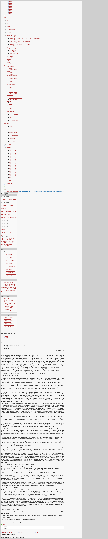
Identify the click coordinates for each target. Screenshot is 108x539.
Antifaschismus (6, 284)
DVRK (8, 23)
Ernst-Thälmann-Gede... (11, 257)
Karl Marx (11, 117)
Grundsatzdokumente (11, 36)
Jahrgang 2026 (12, 148)
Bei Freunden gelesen (11, 29)
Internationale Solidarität (14, 142)
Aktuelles (11, 113)
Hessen (8, 71)
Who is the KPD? (12, 50)
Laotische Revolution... (10, 275)
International (9, 21)
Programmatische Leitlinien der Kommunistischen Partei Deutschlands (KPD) (24, 38)
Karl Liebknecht (6, 290)
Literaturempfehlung (11, 122)
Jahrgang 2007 (12, 177)
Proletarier (13, 284)
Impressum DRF (10, 183)
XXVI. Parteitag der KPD (8, 326)
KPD (12, 282)
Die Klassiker (9, 116)
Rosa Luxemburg (7, 282)
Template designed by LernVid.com (18, 537)
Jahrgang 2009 (12, 174)
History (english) (12, 54)
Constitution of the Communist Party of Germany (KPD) (20, 41)
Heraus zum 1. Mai (7, 310)
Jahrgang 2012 (12, 169)
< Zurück (5, 526)
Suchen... (2, 193)
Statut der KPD (12, 39)
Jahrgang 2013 (12, 168)
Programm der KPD (13, 42)
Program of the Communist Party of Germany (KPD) (19, 44)
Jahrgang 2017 (12, 162)
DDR (15, 292)
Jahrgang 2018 (12, 160)
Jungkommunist (12, 57)
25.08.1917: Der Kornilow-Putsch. (7, 224)
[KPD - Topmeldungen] (40, 532)
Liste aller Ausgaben (13, 114)
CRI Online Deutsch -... (10, 271)
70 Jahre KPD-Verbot (8, 298)
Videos (8, 30)
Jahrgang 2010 (12, 172)
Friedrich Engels (12, 119)
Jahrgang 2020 (12, 157)
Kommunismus (12, 287)
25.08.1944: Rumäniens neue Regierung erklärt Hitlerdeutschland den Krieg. (8, 234)
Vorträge (8, 26)
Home (8, 191)
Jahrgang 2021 (12, 156)
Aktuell (10, 68)
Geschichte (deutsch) (13, 53)
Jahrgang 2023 (12, 153)
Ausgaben (9, 147)
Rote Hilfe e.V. (9, 263)
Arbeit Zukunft (9, 254)
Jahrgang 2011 (12, 171)
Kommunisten (6, 285)
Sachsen (8, 89)
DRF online (9, 180)
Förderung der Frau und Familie (15, 139)
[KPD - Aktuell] (4, 532)
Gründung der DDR (13, 132)
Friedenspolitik (12, 141)
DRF (15, 288)
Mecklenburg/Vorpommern (12, 75)
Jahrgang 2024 (12, 151)
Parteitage (9, 59)
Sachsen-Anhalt (10, 95)
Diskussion (9, 32)
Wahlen (8, 60)
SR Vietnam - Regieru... (11, 272)
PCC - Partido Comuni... (11, 274)
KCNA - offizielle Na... (10, 269)
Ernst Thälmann (8, 292)
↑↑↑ (1, 536)
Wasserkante (9, 105)
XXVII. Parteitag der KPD (9, 325)
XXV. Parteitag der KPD (8, 323)
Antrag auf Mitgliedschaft (11, 35)
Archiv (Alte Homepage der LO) (15, 98)
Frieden (3, 292)
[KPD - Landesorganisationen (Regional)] (26, 532)
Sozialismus (10, 288)
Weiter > (5, 528)
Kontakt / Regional (13, 69)
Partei (8, 18)
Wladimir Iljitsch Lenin (13, 120)
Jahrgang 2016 (12, 163)
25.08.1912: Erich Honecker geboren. (8, 221)
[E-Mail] (6, 337)
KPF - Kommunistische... (11, 253)
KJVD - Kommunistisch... (11, 256)
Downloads (9, 63)
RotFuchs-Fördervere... (10, 262)
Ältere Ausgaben (12, 178)
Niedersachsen (10, 80)
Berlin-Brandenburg (10, 66)
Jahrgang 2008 (12, 175)
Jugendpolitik (12, 138)
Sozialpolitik (11, 136)
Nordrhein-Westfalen (11, 84)
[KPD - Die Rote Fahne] (12, 532)
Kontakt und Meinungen (14, 127)
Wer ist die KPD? (12, 48)
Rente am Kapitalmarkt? (8, 300)
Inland (8, 20)
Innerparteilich (9, 144)
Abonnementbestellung (11, 181)
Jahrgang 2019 (12, 159)
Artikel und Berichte (10, 24)
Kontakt (10, 74)
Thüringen (9, 101)
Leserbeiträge (9, 27)
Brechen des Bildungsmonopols (15, 133)
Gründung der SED (13, 130)
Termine (8, 62)
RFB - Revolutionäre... (10, 260)
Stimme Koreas (9, 268)
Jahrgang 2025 (12, 150)
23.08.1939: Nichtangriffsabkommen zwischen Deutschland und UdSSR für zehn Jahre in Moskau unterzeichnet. (8, 200)
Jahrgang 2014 (12, 166)
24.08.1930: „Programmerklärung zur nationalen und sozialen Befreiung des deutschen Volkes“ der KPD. (8, 213)
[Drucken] (6, 336)
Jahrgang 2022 (12, 154)
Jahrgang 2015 (12, 165)
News (10, 126)
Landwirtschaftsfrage (13, 135)
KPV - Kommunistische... (11, 266)
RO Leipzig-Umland (13, 92)
